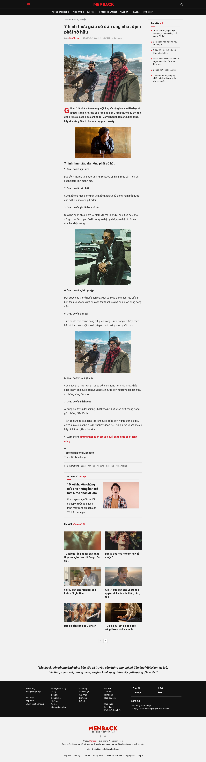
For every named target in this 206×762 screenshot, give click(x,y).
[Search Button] (181, 4)
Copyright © (130, 756)
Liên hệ (87, 756)
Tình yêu (108, 691)
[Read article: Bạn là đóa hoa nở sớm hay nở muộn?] (123, 540)
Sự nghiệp (148, 12)
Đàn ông (91, 466)
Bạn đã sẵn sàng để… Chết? (80, 625)
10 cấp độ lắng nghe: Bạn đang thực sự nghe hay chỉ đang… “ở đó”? (82, 557)
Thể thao (55, 701)
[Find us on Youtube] (28, 4)
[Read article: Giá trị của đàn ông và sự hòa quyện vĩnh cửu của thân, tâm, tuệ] (123, 576)
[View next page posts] (105, 641)
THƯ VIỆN (137, 693)
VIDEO (161, 688)
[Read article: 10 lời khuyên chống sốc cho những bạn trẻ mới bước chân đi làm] (121, 495)
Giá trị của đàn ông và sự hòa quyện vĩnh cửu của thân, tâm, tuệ (122, 593)
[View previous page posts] (101, 641)
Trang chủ (69, 19)
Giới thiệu (77, 756)
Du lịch (54, 704)
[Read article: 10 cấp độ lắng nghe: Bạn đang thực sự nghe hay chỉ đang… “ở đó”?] (82, 540)
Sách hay (83, 688)
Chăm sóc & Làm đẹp (108, 12)
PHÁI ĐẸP (136, 688)
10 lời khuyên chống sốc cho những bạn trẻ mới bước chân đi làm (82, 489)
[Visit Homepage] (105, 4)
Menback (93, 741)
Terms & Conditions (114, 756)
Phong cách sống (60, 12)
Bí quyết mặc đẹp (33, 691)
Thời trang (78, 12)
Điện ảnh (83, 698)
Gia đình (136, 12)
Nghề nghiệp (121, 466)
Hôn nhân (108, 695)
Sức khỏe (91, 12)
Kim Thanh (74, 38)
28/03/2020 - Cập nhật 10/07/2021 (97, 38)
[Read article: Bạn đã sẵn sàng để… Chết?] (82, 612)
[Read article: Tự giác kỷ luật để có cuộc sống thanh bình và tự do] (123, 612)
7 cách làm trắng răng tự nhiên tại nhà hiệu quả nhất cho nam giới (165, 78)
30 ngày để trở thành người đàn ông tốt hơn (150, 709)
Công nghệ (56, 698)
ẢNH (160, 693)
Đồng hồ (54, 695)
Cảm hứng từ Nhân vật (141, 705)
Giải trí (82, 701)
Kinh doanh (109, 707)
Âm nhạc (83, 695)
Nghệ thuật (84, 691)
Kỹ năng (100, 466)
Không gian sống (58, 707)
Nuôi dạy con (110, 698)
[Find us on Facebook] (24, 4)
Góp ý (140, 756)
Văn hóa (124, 12)
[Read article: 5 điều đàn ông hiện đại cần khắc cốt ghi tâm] (82, 576)
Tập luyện (30, 701)
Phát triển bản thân (112, 710)
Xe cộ (53, 691)
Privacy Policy (98, 756)
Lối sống (110, 466)
